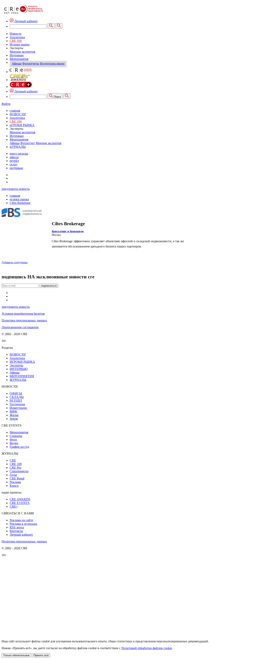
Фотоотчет (27, 143)
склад (13, 164)
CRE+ (14, 506)
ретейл (14, 160)
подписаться (49, 285)
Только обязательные (16, 655)
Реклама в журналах (23, 523)
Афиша (16, 63)
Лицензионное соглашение (20, 327)
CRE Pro (15, 467)
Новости (15, 33)
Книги (14, 485)
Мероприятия (19, 59)
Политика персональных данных (24, 320)
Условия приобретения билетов (23, 313)
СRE (13, 460)
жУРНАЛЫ (18, 146)
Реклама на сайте (21, 520)
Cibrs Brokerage (20, 203)
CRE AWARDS (20, 499)
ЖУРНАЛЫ (18, 379)
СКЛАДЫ (17, 397)
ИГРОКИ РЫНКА (22, 361)
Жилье (14, 415)
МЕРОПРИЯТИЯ (22, 376)
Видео (14, 443)
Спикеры (16, 436)
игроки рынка (19, 199)
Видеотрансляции (52, 63)
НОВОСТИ (18, 114)
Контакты (16, 531)
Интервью (17, 55)
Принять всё (41, 655)
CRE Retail (17, 478)
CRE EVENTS (19, 503)
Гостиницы (17, 404)
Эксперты (16, 365)
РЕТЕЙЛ (16, 400)
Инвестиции (18, 408)
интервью (16, 168)
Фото (13, 439)
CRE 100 (16, 41)
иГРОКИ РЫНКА (22, 125)
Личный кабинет (26, 91)
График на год (19, 446)
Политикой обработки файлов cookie (146, 648)
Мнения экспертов (22, 51)
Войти (6, 103)
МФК (13, 411)
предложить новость (16, 189)
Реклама (15, 482)
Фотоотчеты (30, 63)
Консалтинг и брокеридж (68, 231)
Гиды (13, 475)
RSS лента (17, 527)
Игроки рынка (19, 44)
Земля (14, 418)
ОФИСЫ (16, 393)
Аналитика (17, 37)
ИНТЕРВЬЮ (18, 369)
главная (15, 110)
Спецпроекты (19, 471)
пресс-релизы (19, 153)
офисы (14, 157)
